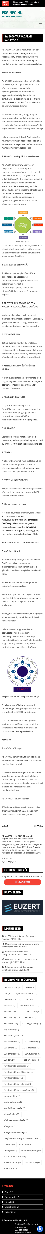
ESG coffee (33, 1011)
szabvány (25, 1144)
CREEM (37, 826)
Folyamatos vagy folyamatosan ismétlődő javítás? (18, 968)
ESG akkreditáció (29, 1005)
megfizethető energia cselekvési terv (22, 1138)
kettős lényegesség (14, 1108)
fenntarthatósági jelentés (17, 1084)
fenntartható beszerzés (16, 1066)
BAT (6, 826)
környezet (10, 1126)
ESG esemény (12, 1017)
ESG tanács (10, 1047)
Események (10, 1197)
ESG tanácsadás (31, 1047)
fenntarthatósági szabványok (19, 1090)
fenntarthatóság (14, 1078)
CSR (7, 993)
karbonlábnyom (13, 1102)
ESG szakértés (12, 1041)
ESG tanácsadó (12, 1053)
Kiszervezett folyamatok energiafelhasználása (15, 953)
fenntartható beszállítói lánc (18, 1072)
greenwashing (12, 1096)
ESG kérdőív (11, 1023)
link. (32, 814)
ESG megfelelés (31, 1023)
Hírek (7, 1202)
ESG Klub (30, 1017)
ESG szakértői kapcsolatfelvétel (23, 1231)
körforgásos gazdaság (16, 1120)
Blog (7, 1192)
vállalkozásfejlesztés (15, 1156)
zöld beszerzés (12, 1162)
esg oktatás (11, 1029)
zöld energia (32, 1162)
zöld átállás (10, 1168)
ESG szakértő (32, 1041)
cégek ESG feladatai (26, 993)
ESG (29, 999)
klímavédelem (12, 1114)
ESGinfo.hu (12, 12)
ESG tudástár (32, 1053)
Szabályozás (10, 1207)
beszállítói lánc (12, 987)
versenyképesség (31, 1150)
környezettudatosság (15, 1132)
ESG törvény (11, 1059)
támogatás (10, 1150)
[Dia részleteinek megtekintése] (22, 910)
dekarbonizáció (12, 999)
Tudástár (9, 1211)
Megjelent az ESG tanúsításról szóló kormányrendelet (26, 3)
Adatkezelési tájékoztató (26, 1224)
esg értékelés (31, 1059)
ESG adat (9, 1005)
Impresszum (20, 1227)
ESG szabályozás (13, 1035)
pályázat (9, 1144)
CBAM (29, 987)
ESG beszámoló (13, 1011)
